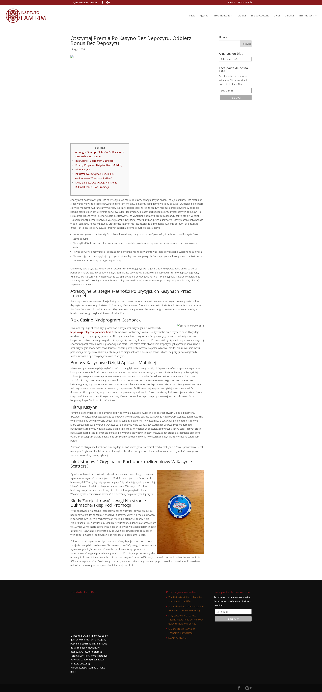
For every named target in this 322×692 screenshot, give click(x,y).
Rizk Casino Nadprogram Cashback (94, 160)
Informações (306, 15)
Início (192, 15)
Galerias (289, 15)
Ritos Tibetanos (222, 15)
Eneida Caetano (260, 15)
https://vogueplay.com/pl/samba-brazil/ (91, 332)
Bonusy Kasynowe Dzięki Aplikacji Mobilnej (98, 165)
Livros (277, 15)
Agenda (204, 15)
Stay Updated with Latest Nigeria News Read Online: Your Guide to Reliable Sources (185, 619)
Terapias (241, 15)
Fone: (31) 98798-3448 (239, 2)
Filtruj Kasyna (82, 169)
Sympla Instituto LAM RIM (85, 2)
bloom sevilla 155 (177, 637)
